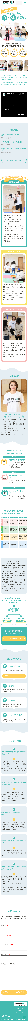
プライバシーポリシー (20, 1013)
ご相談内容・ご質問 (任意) (8, 964)
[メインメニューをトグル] (25, 3)
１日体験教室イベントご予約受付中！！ (13, 142)
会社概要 (20, 1010)
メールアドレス (7, 945)
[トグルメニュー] (20, 3)
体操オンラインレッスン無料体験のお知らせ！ (13, 149)
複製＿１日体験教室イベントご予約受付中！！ (13, 134)
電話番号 (5, 954)
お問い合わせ (20, 1008)
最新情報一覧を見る (14, 160)
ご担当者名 (6, 935)
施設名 (4, 925)
